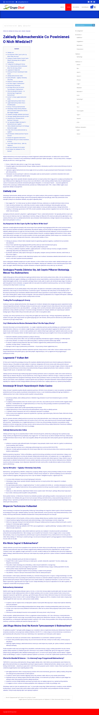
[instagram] (91, 2)
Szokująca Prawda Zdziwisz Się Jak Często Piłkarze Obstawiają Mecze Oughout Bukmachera (17, 60)
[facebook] (89, 2)
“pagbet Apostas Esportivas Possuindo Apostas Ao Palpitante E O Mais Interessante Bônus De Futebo (45, 699)
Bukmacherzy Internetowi (13, 85)
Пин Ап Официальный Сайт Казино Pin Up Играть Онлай (19, 697)
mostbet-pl (18, 220)
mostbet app (21, 285)
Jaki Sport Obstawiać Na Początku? (16, 147)
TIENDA (69, 7)
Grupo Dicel (27, 25)
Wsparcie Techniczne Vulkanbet (15, 81)
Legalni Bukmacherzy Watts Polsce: (16, 101)
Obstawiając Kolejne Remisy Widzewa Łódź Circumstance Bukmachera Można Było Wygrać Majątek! (17, 110)
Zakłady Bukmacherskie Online (15, 75)
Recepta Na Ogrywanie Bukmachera (16, 137)
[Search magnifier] (93, 25)
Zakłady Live (10, 52)
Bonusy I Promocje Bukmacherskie (16, 106)
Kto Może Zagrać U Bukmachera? (15, 83)
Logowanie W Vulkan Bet (13, 70)
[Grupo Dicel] (13, 7)
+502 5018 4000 (9, 2)
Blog (21, 25)
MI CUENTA (76, 7)
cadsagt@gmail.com (23, 2)
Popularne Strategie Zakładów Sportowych (18, 114)
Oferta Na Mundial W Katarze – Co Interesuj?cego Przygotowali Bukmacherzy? (16, 93)
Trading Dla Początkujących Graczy (16, 64)
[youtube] (94, 2)
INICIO (62, 7)
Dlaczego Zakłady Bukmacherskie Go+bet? (18, 116)
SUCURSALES (85, 7)
